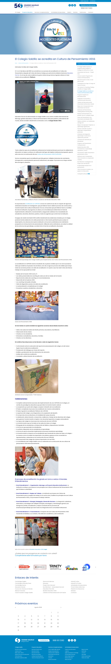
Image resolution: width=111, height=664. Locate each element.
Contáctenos (44, 640)
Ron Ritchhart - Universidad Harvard (53, 587)
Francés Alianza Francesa (70, 654)
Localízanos (92, 1)
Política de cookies (85, 657)
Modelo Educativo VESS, (38, 549)
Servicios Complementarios (42, 12)
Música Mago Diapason (69, 656)
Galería (69, 12)
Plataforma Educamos (88, 5)
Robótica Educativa (69, 657)
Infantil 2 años (75, 581)
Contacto (90, 12)
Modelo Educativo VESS (49, 591)
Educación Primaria (35, 652)
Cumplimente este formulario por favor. (31, 555)
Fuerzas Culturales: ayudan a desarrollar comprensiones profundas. (84, 130)
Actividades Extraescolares (58, 12)
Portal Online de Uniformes (53, 654)
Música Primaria (68, 659)
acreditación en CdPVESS (32, 204)
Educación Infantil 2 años (37, 649)
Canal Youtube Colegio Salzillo (24, 592)
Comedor (50, 657)
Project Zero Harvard (49, 585)
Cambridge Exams (20, 585)
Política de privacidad (86, 656)
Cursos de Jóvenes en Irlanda (23, 589)
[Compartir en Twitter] (89, 174)
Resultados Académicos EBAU (21, 657)
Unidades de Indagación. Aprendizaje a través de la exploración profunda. (84, 135)
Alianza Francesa (20, 591)
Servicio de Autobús (52, 659)
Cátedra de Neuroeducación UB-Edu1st (54, 592)
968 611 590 (86, 8)
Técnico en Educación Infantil (38, 657)
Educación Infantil (35, 651)
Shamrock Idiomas (48, 581)
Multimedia (84, 651)
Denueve (45, 583)
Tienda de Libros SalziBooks (53, 652)
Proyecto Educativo (27, 12)
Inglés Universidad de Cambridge (71, 652)
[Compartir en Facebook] (88, 174)
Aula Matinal (50, 656)
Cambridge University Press (23, 583)
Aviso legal (84, 654)
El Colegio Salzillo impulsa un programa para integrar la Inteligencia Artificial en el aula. (85, 68)
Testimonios (83, 12)
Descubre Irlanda (20, 587)
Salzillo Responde (84, 1)
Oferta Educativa (18, 656)
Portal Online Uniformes (78, 587)
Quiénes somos (18, 651)
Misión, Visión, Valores (19, 652)
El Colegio (17, 12)
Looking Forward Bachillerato (37, 656)
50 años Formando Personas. (21, 649)
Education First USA (48, 589)
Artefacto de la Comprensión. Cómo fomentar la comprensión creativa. (85, 158)
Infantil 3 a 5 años (76, 583)
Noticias (75, 12)
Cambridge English (20, 581)
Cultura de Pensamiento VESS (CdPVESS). (49, 154)
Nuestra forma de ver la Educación (22, 654)
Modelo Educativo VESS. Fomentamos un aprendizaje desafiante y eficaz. (84, 148)
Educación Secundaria (36, 654)
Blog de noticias (85, 649)
